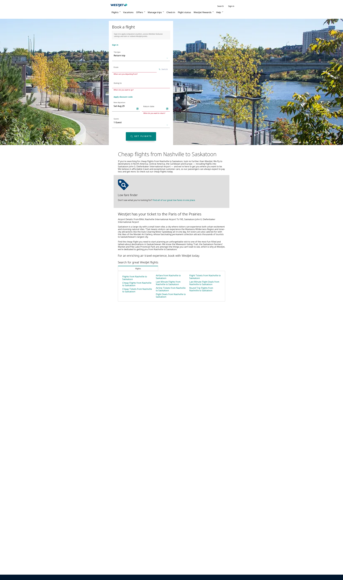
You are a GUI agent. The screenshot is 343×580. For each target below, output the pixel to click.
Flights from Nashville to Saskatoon (134, 278)
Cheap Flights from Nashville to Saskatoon (136, 284)
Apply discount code (123, 97)
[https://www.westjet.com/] (119, 5)
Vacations (128, 12)
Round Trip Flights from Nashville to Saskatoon (201, 289)
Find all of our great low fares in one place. (174, 200)
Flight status (184, 12)
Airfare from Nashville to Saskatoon (168, 276)
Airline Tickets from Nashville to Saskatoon (171, 289)
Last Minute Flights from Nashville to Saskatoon (168, 283)
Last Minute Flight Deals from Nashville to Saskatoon (204, 283)
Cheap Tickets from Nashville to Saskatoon (137, 290)
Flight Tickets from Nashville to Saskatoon (205, 276)
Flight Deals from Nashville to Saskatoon (171, 295)
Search (220, 6)
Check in (170, 12)
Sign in (231, 6)
